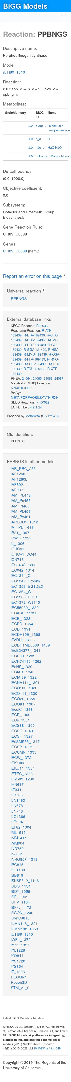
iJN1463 (18, 800)
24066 (48, 378)
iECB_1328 (20, 618)
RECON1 (19, 976)
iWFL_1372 (21, 939)
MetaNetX (32, 415)
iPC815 (17, 864)
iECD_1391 (21, 629)
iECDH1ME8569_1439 (30, 645)
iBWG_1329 (21, 537)
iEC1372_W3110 (25, 602)
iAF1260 (18, 473)
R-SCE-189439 (34, 363)
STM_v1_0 (20, 987)
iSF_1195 (19, 896)
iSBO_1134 (21, 886)
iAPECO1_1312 (24, 521)
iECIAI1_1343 (23, 671)
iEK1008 (18, 762)
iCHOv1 (17, 548)
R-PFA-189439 (34, 359)
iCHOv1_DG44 (23, 554)
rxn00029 (42, 402)
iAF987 (17, 489)
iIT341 (16, 789)
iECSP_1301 (22, 746)
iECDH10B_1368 (25, 634)
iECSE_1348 (22, 730)
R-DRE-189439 (34, 344)
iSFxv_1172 (21, 907)
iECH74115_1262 (26, 661)
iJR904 (17, 821)
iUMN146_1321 (24, 923)
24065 (37, 378)
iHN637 (17, 784)
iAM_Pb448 (21, 495)
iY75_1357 (20, 944)
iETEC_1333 (22, 773)
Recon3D (19, 982)
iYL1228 (18, 950)
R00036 (42, 325)
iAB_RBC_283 (23, 468)
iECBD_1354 (22, 623)
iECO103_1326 (24, 687)
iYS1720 (18, 960)
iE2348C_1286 (23, 564)
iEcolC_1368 (22, 709)
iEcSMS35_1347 (25, 741)
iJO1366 (18, 816)
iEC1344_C (21, 575)
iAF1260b (19, 479)
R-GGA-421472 (34, 349)
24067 (58, 378)
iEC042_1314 (22, 570)
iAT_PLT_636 (22, 527)
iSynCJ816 (20, 917)
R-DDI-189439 (34, 339)
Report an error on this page (33, 275)
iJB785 (17, 794)
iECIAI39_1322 (24, 677)
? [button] (64, 275)
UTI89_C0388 (15, 250)
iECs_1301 (20, 719)
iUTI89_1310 (14, 72)
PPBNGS (19, 298)
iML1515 (18, 832)
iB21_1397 (20, 532)
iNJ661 (17, 853)
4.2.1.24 (36, 407)
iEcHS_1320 (21, 666)
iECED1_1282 (23, 655)
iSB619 (17, 875)
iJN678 (17, 805)
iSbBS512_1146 (25, 880)
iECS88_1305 (23, 725)
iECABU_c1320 (24, 612)
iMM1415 (19, 837)
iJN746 (17, 811)
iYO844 (17, 955)
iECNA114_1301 (25, 682)
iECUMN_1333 (23, 752)
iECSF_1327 (22, 736)
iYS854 (17, 966)
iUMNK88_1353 (24, 928)
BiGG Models (25, 6)
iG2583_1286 (22, 778)
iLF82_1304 (21, 827)
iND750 (17, 848)
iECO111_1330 (24, 693)
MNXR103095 (21, 387)
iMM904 (17, 843)
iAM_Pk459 (21, 511)
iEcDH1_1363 (23, 639)
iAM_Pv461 (21, 516)
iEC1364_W (21, 591)
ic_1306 (17, 543)
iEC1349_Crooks (25, 580)
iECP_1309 (20, 714)
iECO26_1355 (23, 698)
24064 (26, 378)
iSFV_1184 (20, 901)
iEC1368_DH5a (24, 596)
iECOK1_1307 (23, 703)
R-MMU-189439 (35, 354)
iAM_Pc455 (21, 500)
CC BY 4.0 (50, 415)
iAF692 (17, 484)
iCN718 (17, 559)
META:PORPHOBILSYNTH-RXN (35, 397)
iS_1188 (18, 869)
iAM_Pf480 (20, 505)
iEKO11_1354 (23, 768)
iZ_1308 (18, 971)
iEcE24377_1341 (25, 650)
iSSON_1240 (22, 912)
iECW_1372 (21, 757)
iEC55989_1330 (25, 607)
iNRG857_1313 (24, 859)
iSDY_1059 (20, 891)
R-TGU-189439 (34, 368)
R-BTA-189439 (34, 335)
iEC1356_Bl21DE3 (27, 586)
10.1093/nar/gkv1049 (47, 1048)
